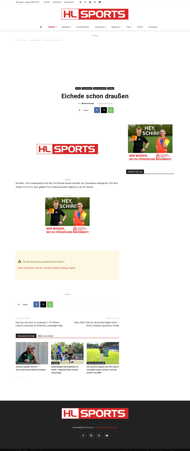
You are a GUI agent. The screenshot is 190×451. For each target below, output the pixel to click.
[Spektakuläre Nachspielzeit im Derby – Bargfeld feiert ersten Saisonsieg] (67, 353)
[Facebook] (85, 2)
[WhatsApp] (111, 110)
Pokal (25, 40)
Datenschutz (69, 2)
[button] (80, 2)
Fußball (110, 88)
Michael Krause (87, 103)
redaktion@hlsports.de (106, 427)
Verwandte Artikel (26, 336)
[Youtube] (100, 2)
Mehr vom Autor (45, 336)
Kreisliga (55, 363)
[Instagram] (90, 2)
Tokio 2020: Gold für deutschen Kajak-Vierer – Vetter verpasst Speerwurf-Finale (96, 324)
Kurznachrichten (100, 88)
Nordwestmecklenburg (25, 363)
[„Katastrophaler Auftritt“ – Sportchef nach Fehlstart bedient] (32, 353)
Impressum (57, 2)
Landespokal (35, 40)
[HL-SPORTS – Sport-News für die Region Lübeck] (95, 14)
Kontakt (47, 2)
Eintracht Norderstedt (96, 363)
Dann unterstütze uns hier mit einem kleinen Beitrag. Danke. (47, 268)
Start (18, 40)
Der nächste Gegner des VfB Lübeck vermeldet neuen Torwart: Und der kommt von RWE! (103, 370)
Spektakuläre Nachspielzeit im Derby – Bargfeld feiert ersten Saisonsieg (64, 370)
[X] (95, 2)
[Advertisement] (95, 64)
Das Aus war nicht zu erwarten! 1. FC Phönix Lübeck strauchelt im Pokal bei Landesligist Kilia (39, 324)
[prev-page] (17, 378)
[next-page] (22, 378)
